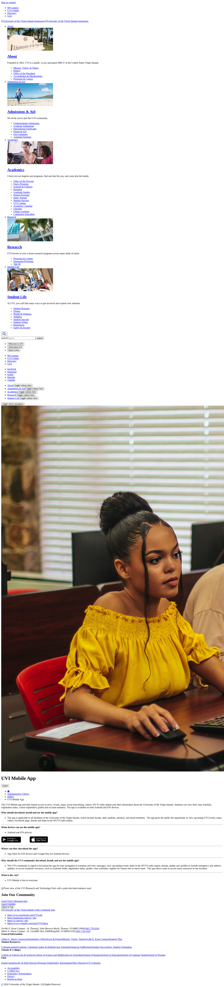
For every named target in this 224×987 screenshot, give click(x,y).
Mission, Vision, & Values (26, 68)
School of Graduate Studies (134, 955)
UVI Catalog (19, 203)
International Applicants (24, 129)
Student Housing (21, 308)
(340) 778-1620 (82, 931)
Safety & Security (21, 327)
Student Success (21, 200)
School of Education (111, 955)
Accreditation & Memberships (27, 76)
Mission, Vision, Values (73, 939)
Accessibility (13, 968)
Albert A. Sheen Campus (13, 939)
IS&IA (10, 796)
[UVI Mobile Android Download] (11, 842)
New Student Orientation (120, 947)
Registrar (17, 189)
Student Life (13, 267)
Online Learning (21, 211)
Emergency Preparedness (19, 973)
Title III (17, 264)
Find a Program (20, 184)
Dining (16, 311)
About (10, 26)
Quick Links (14, 350)
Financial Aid (19, 131)
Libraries (17, 208)
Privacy (11, 976)
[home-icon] (8, 791)
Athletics (17, 316)
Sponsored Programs (23, 261)
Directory (11, 13)
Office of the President (24, 73)
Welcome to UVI (16, 344)
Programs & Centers (23, 79)
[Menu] (4, 334)
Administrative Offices (18, 794)
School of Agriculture (73, 955)
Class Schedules (63, 947)
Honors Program (21, 195)
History (17, 70)
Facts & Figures (54, 939)
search (4, 338)
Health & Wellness (22, 314)
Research (11, 217)
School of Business (92, 955)
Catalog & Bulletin (46, 947)
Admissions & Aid (16, 81)
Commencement (9, 947)
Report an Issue (14, 979)
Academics (12, 139)
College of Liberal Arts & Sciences (18, 955)
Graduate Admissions (23, 126)
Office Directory (79, 963)
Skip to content (8, 2)
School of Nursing (156, 955)
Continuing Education (24, 214)
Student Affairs (20, 322)
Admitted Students (22, 137)
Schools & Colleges (22, 186)
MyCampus (13, 7)
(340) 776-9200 (91, 928)
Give (9, 16)
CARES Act (13, 971)
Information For (15, 347)
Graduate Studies (21, 192)
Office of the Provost (23, 181)
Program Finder (45, 963)
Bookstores (18, 325)
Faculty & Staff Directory (26, 963)
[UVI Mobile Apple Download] (39, 842)
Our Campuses (20, 134)
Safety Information (62, 963)
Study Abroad (20, 197)
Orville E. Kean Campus (97, 939)
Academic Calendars (27, 947)
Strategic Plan (115, 939)
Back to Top (7, 907)
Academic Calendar (22, 206)
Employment (7, 963)
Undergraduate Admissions (26, 123)
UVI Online (13, 10)
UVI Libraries (94, 963)
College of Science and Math (49, 955)
